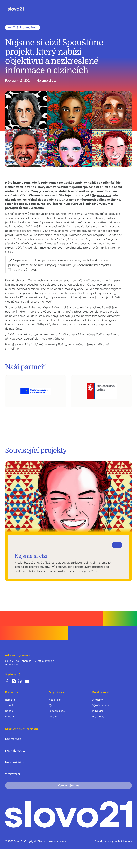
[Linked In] (20, 681)
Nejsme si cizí (46, 80)
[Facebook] (7, 681)
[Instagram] (13, 681)
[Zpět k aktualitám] (22, 27)
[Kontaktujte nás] (68, 785)
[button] (126, 9)
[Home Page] (16, 9)
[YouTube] (27, 681)
